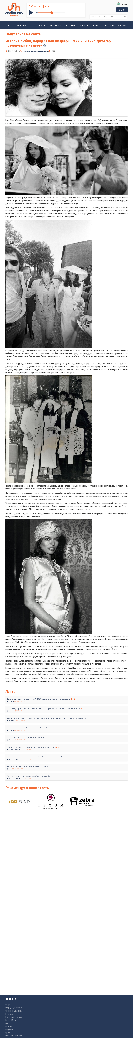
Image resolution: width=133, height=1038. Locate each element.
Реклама (70, 25)
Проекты (109, 25)
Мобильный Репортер (13, 1036)
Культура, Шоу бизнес (14, 749)
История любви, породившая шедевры (35, 51)
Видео (122, 9)
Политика (11, 711)
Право (7, 1033)
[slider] (51, 12)
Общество (11, 701)
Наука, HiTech (10, 1020)
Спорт (10, 769)
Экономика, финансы (13, 1011)
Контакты (123, 25)
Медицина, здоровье (13, 1008)
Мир (7, 1023)
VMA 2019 (21, 25)
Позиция (8, 1026)
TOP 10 (9, 25)
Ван (41, 25)
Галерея (96, 25)
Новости (83, 25)
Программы (55, 25)
